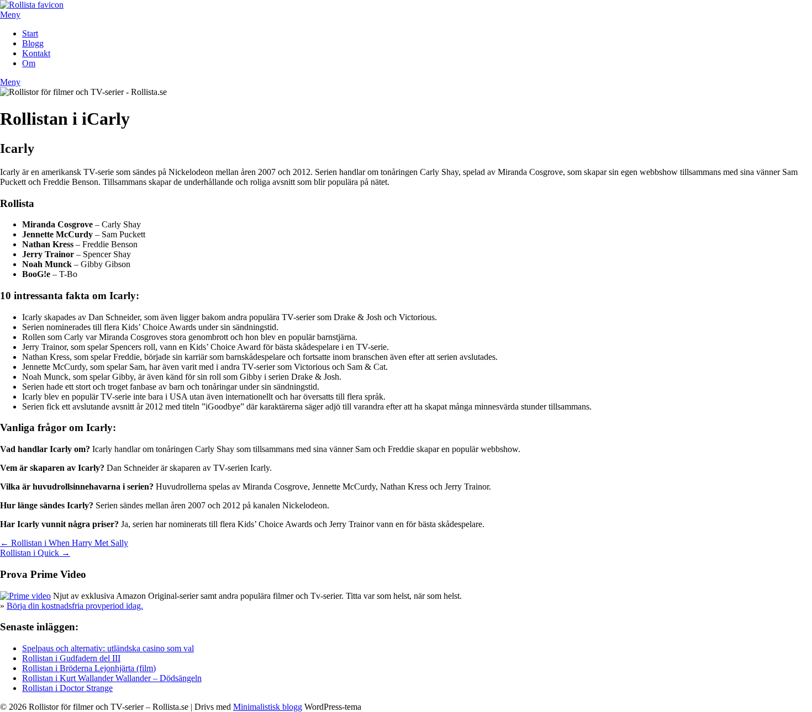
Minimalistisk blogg (267, 706)
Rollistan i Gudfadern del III (71, 658)
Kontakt (36, 53)
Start (30, 33)
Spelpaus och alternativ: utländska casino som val (108, 648)
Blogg (33, 43)
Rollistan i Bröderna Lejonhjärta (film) (89, 668)
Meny (10, 14)
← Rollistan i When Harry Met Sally (64, 543)
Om (28, 63)
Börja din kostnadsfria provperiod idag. (75, 605)
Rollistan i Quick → (35, 552)
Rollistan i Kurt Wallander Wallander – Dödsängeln (112, 678)
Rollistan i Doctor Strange (67, 688)
